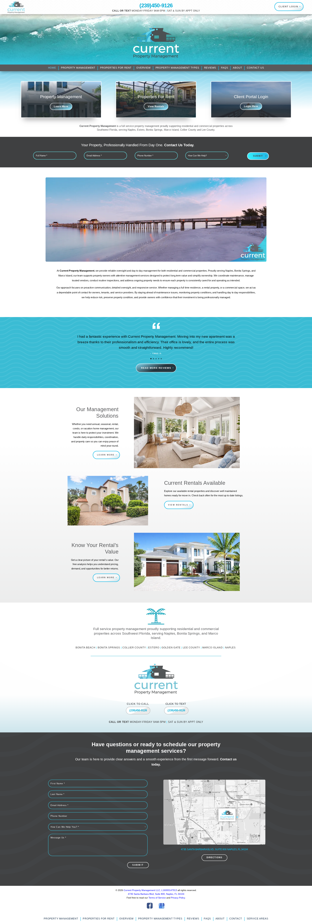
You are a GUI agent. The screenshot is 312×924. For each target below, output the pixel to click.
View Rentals (156, 106)
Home (52, 67)
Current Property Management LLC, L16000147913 (151, 890)
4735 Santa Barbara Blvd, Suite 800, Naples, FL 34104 (156, 894)
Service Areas (257, 918)
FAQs (224, 67)
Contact (235, 918)
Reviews (210, 67)
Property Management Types (177, 67)
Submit (258, 156)
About (237, 67)
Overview (143, 67)
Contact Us (255, 67)
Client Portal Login (251, 96)
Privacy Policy (178, 897)
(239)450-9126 (156, 5)
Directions (214, 857)
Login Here (251, 106)
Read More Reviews (156, 368)
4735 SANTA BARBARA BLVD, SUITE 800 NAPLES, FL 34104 (214, 849)
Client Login (288, 6)
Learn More (61, 106)
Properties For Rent (115, 67)
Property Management (78, 67)
